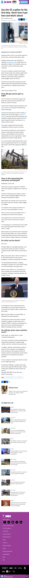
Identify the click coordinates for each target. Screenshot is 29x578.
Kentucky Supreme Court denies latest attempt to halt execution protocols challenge (18, 504)
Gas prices (19, 377)
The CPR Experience (7, 528)
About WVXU (5, 531)
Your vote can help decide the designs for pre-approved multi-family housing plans (18, 432)
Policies (4, 548)
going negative (5, 107)
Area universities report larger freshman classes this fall (18, 482)
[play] (2, 576)
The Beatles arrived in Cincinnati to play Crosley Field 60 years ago (19, 441)
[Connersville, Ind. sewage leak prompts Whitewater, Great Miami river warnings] (5, 462)
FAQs (4, 557)
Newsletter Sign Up (7, 536)
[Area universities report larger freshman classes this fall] (5, 482)
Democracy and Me (7, 545)
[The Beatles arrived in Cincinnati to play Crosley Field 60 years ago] (5, 441)
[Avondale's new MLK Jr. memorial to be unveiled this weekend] (5, 472)
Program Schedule (6, 534)
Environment (13, 459)
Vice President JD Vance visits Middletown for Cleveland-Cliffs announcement (18, 410)
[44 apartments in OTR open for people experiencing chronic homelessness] (5, 493)
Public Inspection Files (7, 551)
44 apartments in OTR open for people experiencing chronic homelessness (18, 493)
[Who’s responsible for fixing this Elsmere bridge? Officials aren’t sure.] (5, 420)
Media (12, 438)
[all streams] (27, 576)
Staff (4, 560)
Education (13, 480)
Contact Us (5, 542)
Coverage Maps (6, 554)
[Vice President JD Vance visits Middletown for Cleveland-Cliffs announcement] (5, 410)
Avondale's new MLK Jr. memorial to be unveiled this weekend (19, 472)
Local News (13, 417)
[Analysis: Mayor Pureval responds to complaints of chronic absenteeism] (5, 451)
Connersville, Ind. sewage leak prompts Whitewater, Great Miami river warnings (19, 463)
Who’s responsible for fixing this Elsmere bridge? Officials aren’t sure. (18, 421)
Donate (25, 2)
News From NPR (9, 377)
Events (4, 539)
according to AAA (11, 62)
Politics (12, 407)
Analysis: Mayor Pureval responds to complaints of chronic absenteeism (19, 452)
